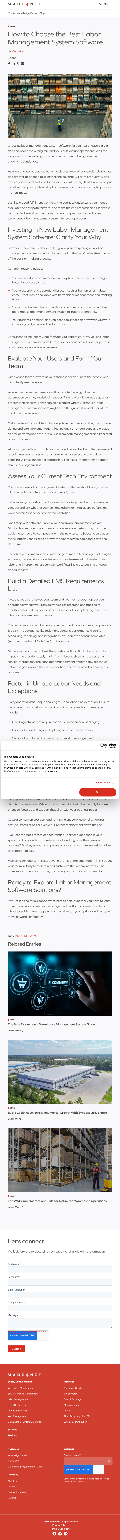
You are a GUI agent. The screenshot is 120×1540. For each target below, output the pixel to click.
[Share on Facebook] (9, 64)
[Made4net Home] (24, 5)
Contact (12, 1498)
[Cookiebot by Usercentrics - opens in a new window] (102, 745)
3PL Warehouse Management (23, 1393)
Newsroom (13, 1461)
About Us (12, 1481)
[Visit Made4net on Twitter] (54, 1533)
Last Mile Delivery (17, 1405)
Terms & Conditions (60, 1529)
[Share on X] (18, 64)
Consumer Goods (73, 1388)
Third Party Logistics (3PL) (77, 1416)
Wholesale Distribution (75, 1422)
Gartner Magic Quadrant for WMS (25, 1466)
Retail (67, 1410)
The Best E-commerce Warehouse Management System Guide (51, 1024)
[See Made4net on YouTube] (66, 1533)
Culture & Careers (17, 1492)
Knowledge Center (27, 13)
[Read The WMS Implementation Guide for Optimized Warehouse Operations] (60, 1160)
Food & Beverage (72, 1399)
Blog (42, 13)
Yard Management (17, 1416)
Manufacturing (71, 1405)
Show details (103, 782)
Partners (12, 1486)
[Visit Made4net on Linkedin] (60, 1533)
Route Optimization (18, 1410)
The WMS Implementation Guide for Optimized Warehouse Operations (57, 1201)
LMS (26, 935)
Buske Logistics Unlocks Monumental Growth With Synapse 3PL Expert (57, 1112)
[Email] (22, 63)
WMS (33, 935)
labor (18, 935)
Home (11, 13)
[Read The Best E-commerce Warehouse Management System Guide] (60, 983)
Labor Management (18, 1399)
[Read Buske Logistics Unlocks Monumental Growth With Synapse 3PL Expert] (60, 1072)
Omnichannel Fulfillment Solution (25, 1422)
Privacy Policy (59, 1525)
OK (98, 792)
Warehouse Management (20, 1388)
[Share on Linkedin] (13, 64)
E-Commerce (71, 1393)
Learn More (14, 1030)
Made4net (18, 51)
